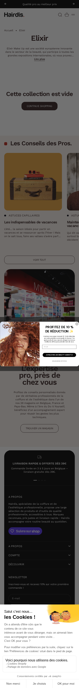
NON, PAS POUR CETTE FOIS (59, 361)
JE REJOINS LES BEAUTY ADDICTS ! (59, 355)
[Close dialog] (77, 324)
